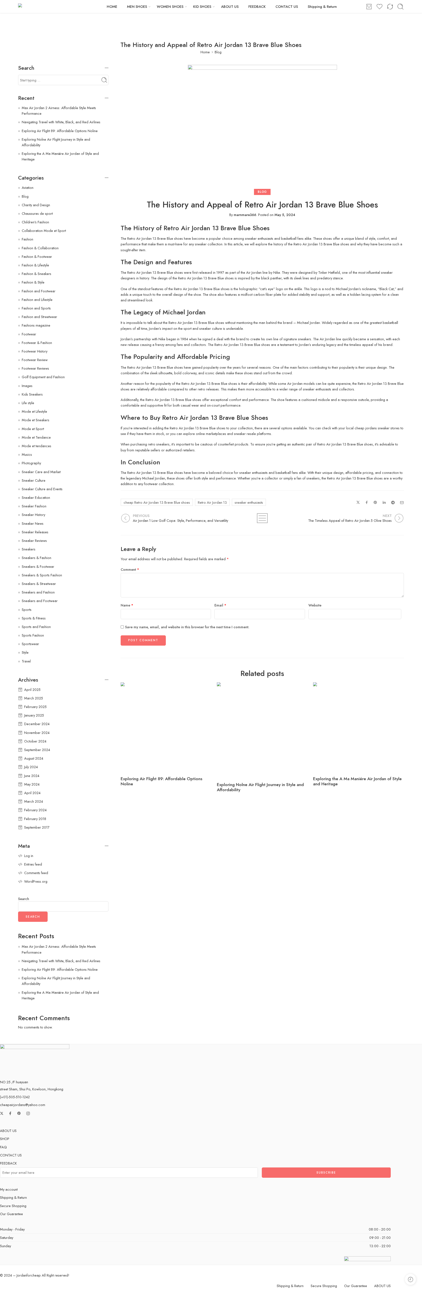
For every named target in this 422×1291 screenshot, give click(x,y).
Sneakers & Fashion (36, 557)
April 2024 (32, 792)
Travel (26, 661)
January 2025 (34, 715)
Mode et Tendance (36, 437)
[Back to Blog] (262, 518)
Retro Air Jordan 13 (212, 502)
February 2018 (35, 818)
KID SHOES (202, 6)
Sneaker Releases (35, 532)
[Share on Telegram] (393, 503)
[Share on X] (358, 503)
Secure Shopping (13, 1205)
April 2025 (32, 689)
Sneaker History (33, 514)
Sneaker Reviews (34, 540)
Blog (218, 52)
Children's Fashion (35, 222)
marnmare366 (245, 214)
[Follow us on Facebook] (10, 1113)
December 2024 (37, 723)
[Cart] (369, 6)
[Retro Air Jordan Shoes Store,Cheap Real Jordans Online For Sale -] (48, 6)
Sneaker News (32, 523)
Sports (27, 609)
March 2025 (33, 698)
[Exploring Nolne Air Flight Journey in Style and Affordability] (262, 731)
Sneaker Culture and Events (42, 488)
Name (127, 605)
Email (220, 605)
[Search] (400, 6)
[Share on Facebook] (367, 503)
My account (9, 1189)
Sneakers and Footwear (40, 600)
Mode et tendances (36, 445)
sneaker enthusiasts (249, 502)
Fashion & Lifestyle (35, 265)
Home (205, 52)
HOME (112, 6)
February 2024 (35, 809)
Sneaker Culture (33, 480)
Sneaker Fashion (34, 506)
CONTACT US (286, 6)
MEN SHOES (137, 6)
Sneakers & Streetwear (39, 583)
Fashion (27, 239)
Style (25, 652)
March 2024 (33, 801)
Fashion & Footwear (37, 256)
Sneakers (28, 549)
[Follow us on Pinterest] (19, 1113)
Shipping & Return (322, 6)
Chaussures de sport (37, 213)
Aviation (27, 187)
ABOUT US (230, 6)
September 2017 (37, 827)
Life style (28, 402)
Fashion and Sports (36, 308)
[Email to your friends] (402, 503)
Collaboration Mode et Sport (44, 230)
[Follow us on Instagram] (28, 1113)
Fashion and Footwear (38, 291)
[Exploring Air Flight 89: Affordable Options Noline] (166, 728)
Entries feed (33, 864)
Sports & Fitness (34, 618)
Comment (130, 569)
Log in (28, 855)
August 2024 (33, 758)
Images (27, 385)
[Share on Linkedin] (384, 503)
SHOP (4, 1138)
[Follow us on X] (1, 1113)
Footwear (29, 334)
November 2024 (37, 732)
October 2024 (35, 741)
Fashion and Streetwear (39, 316)
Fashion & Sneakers (36, 273)
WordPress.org (35, 881)
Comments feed (36, 872)
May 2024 (32, 784)
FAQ (3, 1147)
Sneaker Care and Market (41, 471)
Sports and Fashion (36, 626)
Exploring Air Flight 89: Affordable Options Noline (161, 781)
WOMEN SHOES (170, 6)
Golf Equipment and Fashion (43, 376)
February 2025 (35, 706)
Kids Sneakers (32, 394)
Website (314, 605)
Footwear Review (35, 359)
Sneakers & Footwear (38, 566)
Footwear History (34, 351)
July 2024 (31, 766)
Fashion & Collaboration (40, 248)
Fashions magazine (36, 325)
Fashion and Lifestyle (37, 299)
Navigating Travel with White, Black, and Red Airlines (61, 122)
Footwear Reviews (35, 368)
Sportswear (30, 643)
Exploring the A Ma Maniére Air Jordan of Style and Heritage (357, 781)
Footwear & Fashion (37, 342)
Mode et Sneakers (35, 420)
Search (23, 899)
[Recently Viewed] (410, 1279)
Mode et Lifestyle (34, 411)
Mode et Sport (33, 428)
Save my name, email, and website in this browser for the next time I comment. (187, 626)
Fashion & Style (33, 282)
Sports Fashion (33, 635)
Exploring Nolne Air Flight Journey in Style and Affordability (260, 787)
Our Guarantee (11, 1213)
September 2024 (37, 749)
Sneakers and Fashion (38, 592)
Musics (27, 454)
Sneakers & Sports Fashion (42, 575)
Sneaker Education (36, 497)
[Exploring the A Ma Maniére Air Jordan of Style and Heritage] (358, 728)
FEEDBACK (257, 6)
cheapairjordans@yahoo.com (22, 1104)
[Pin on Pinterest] (375, 503)
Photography (31, 463)
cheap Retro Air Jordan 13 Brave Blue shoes (157, 502)
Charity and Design (36, 204)
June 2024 (31, 775)
